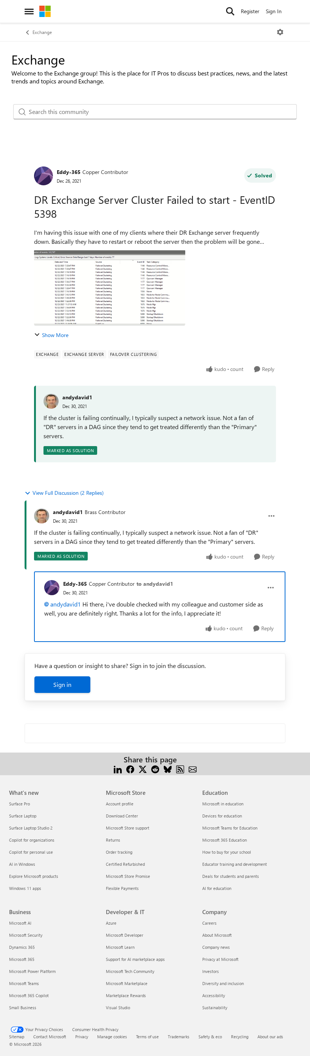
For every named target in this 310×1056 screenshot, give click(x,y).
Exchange (42, 32)
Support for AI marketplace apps (135, 959)
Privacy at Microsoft (220, 959)
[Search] (230, 11)
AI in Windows (22, 864)
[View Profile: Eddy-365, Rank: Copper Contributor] (43, 175)
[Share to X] (143, 769)
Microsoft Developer (124, 935)
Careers (209, 923)
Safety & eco (210, 1036)
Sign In (274, 11)
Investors (210, 971)
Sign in (62, 684)
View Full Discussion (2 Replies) (68, 492)
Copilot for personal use (31, 852)
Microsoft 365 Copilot (29, 995)
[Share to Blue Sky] (168, 769)
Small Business (22, 1007)
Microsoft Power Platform (32, 971)
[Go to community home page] (45, 11)
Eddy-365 (69, 171)
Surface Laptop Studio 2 (31, 828)
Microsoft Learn (120, 947)
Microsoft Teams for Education (229, 828)
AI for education (216, 888)
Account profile (119, 804)
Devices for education (222, 816)
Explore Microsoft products (33, 876)
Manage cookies (112, 1036)
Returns (113, 840)
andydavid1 (77, 397)
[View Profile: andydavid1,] (51, 401)
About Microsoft (217, 935)
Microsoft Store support (127, 828)
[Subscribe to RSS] (180, 769)
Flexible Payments (122, 888)
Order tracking (119, 852)
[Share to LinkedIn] (118, 769)
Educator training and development (234, 864)
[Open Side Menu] (29, 11)
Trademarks (178, 1036)
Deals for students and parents (230, 876)
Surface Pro (19, 804)
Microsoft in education (222, 804)
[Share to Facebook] (130, 769)
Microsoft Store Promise (128, 876)
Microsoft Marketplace (126, 983)
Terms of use (147, 1036)
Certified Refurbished (125, 864)
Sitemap (16, 1036)
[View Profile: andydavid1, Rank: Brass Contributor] (41, 515)
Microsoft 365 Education (224, 840)
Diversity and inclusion (223, 983)
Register (250, 11)
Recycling (239, 1036)
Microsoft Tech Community (130, 971)
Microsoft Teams (24, 983)
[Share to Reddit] (155, 769)
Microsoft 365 (21, 959)
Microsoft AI (20, 923)
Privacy (81, 1036)
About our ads (270, 1036)
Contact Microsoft (49, 1036)
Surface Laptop (22, 816)
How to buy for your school (226, 852)
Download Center (122, 816)
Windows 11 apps (25, 888)
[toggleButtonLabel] (280, 32)
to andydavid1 (154, 583)
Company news (216, 947)
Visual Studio (118, 1007)
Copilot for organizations (31, 840)
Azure (111, 923)
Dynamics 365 (22, 947)
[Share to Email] (193, 769)
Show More (55, 335)
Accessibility (213, 995)
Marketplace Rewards (126, 995)
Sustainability (214, 1007)
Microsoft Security (25, 935)
